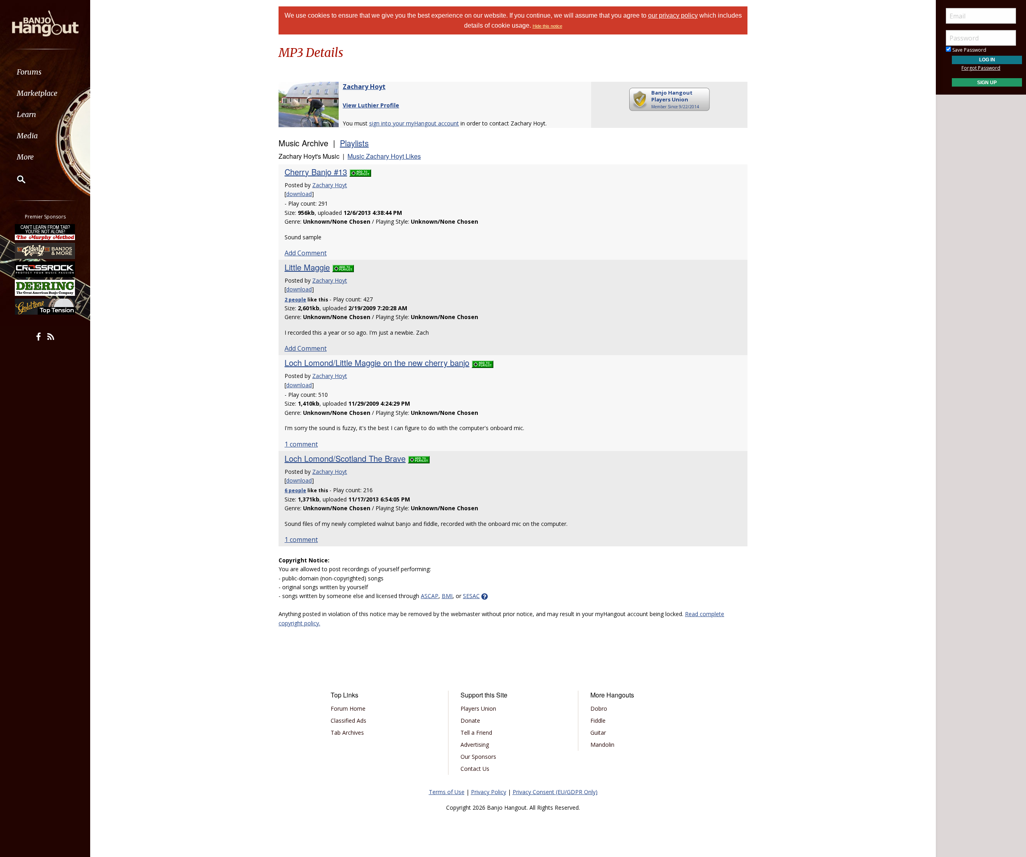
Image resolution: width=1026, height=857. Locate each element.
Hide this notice (547, 26)
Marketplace (37, 93)
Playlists (354, 143)
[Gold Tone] (45, 306)
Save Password (968, 49)
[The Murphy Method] (45, 232)
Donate (470, 720)
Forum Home (348, 708)
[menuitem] (45, 72)
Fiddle (598, 720)
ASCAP (429, 596)
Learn (26, 114)
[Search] (16, 179)
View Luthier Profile (371, 105)
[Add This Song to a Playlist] (360, 172)
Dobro (598, 708)
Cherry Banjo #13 (316, 172)
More (25, 157)
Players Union (478, 708)
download (299, 194)
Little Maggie (307, 267)
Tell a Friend (476, 732)
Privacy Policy (488, 792)
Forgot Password (980, 68)
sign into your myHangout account (414, 123)
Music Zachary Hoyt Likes (384, 156)
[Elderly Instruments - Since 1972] (45, 250)
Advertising (474, 744)
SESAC (471, 596)
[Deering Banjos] (45, 288)
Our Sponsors (478, 756)
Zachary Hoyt (364, 86)
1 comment (301, 444)
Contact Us (474, 768)
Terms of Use (447, 792)
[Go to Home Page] (45, 22)
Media (27, 135)
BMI (447, 596)
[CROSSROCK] (45, 269)
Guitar (598, 732)
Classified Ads (348, 720)
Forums (29, 72)
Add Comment (306, 253)
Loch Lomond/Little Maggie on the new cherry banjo (377, 362)
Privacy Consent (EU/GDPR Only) (555, 792)
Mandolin (602, 744)
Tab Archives (347, 732)
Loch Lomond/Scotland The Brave (345, 458)
